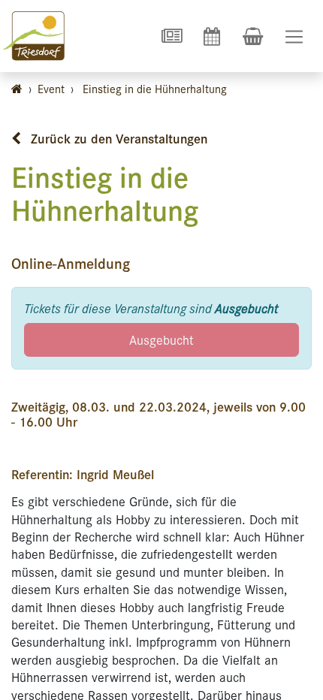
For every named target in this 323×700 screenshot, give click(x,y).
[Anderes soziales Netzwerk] (171, 36)
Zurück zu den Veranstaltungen (117, 138)
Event (51, 88)
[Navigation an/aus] (294, 36)
